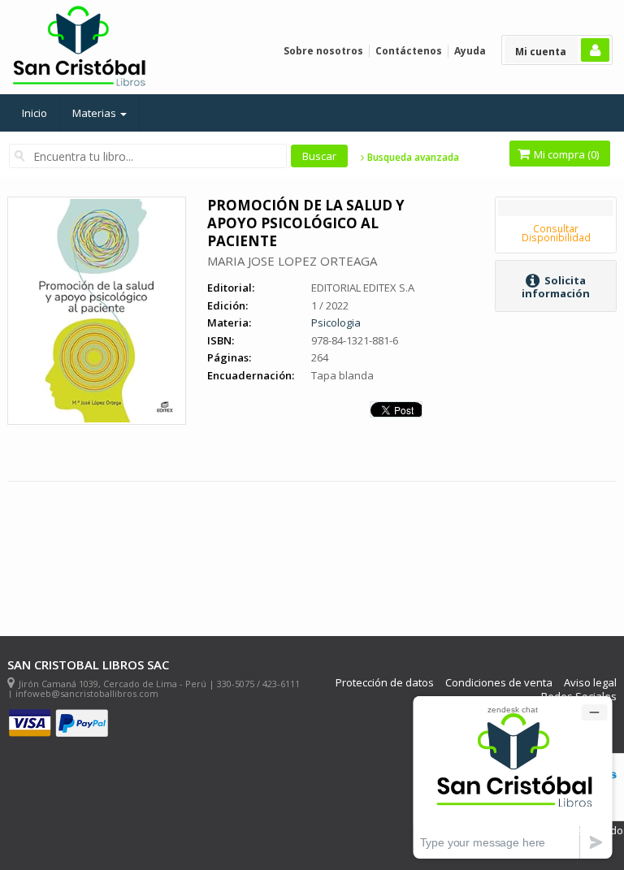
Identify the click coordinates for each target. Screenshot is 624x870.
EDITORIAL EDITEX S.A (362, 287)
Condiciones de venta (498, 682)
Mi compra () (565, 154)
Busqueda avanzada (412, 157)
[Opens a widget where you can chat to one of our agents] (512, 777)
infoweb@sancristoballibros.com (86, 693)
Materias (95, 113)
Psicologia (336, 322)
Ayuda (470, 51)
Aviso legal (590, 682)
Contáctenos (408, 51)
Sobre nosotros (323, 51)
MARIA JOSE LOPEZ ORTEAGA (292, 261)
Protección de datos (385, 682)
